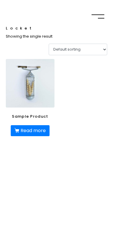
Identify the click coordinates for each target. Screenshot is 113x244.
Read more (33, 130)
